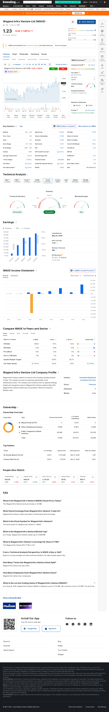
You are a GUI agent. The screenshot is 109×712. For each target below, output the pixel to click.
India (94, 393)
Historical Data (32, 59)
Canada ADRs (48, 9)
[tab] (7, 180)
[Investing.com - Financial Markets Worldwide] (11, 2)
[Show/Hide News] (50, 64)
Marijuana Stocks (59, 9)
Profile (14, 59)
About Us (6, 641)
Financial (92, 384)
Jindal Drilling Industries (12, 476)
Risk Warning (102, 707)
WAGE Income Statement (18, 270)
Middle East (82, 9)
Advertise (6, 646)
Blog (59, 641)
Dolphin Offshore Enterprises (33, 476)
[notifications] (101, 2)
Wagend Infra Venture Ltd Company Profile (29, 372)
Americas (68, 9)
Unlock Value (89, 30)
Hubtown (83, 476)
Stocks (6, 9)
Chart (14, 54)
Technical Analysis (14, 174)
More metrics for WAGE (87, 126)
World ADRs (38, 9)
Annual (5, 275)
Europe (75, 9)
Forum (44, 54)
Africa (97, 9)
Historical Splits (44, 59)
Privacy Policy (90, 707)
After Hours (22, 9)
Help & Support (8, 650)
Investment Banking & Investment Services (88, 379)
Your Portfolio (62, 650)
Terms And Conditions (75, 707)
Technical (35, 54)
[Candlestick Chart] (5, 64)
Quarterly (14, 275)
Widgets (61, 654)
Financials (24, 54)
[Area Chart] (9, 64)
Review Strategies (61, 45)
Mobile (60, 646)
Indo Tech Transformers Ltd (51, 476)
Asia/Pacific (90, 9)
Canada (14, 9)
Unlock (36, 363)
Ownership (21, 59)
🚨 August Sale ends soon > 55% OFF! (67, 2)
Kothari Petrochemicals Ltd (69, 476)
